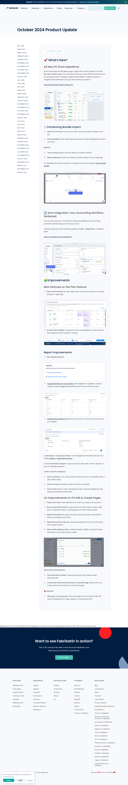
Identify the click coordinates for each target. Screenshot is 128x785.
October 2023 (22, 152)
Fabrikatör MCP (18, 685)
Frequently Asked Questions (104, 706)
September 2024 (23, 114)
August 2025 (22, 77)
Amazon (57, 692)
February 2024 (22, 138)
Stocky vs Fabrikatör (102, 750)
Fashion (36, 685)
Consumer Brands (39, 703)
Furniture (36, 699)
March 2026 (21, 53)
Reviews (77, 703)
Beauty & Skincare (39, 706)
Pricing (59, 8)
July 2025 (20, 80)
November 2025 (23, 66)
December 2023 (23, 145)
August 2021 (22, 172)
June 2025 (21, 83)
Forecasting (17, 689)
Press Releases (79, 689)
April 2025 (21, 90)
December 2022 (23, 162)
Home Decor (37, 696)
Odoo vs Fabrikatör (101, 732)
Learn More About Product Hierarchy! (58, 85)
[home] (12, 8)
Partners (77, 692)
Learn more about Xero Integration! (58, 237)
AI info (97, 692)
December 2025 (23, 63)
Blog (96, 685)
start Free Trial (96, 8)
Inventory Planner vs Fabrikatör (102, 765)
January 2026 (22, 60)
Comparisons (99, 689)
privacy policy (9, 776)
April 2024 (21, 131)
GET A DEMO (110, 8)
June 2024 (21, 124)
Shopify (56, 685)
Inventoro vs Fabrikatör (103, 746)
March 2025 (21, 94)
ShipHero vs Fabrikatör (102, 729)
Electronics (37, 710)
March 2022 (21, 166)
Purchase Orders (18, 696)
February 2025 (22, 97)
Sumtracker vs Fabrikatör (103, 722)
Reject (20, 780)
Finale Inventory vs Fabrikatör (105, 743)
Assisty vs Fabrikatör (102, 725)
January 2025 (22, 101)
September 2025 (23, 73)
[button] (24, 8)
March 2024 (22, 135)
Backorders (16, 706)
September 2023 (23, 155)
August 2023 (22, 159)
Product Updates (100, 703)
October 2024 (22, 111)
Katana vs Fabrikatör (102, 757)
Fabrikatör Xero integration (29, 626)
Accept (9, 780)
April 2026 (21, 49)
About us (77, 685)
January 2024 (22, 142)
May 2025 (20, 87)
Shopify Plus (58, 689)
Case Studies (99, 699)
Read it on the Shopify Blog (89, 2)
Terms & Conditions (81, 713)
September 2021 (23, 169)
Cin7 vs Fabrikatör (101, 739)
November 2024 (23, 107)
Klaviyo (56, 696)
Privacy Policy (79, 710)
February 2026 (22, 56)
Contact (77, 696)
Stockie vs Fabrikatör (102, 713)
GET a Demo (64, 657)
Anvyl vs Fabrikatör (101, 736)
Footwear (36, 692)
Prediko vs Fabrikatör (102, 753)
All (54, 699)
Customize (30, 780)
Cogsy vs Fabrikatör (101, 760)
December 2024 (23, 104)
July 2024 (21, 121)
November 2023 (23, 148)
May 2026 (20, 46)
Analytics (16, 699)
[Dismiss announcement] (125, 2)
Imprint (76, 706)
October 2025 (22, 70)
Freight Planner (18, 692)
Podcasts (98, 696)
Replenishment (18, 703)
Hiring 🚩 (77, 699)
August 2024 (22, 118)
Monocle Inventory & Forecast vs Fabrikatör (102, 718)
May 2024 (20, 128)
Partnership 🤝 (100, 710)
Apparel (36, 689)
